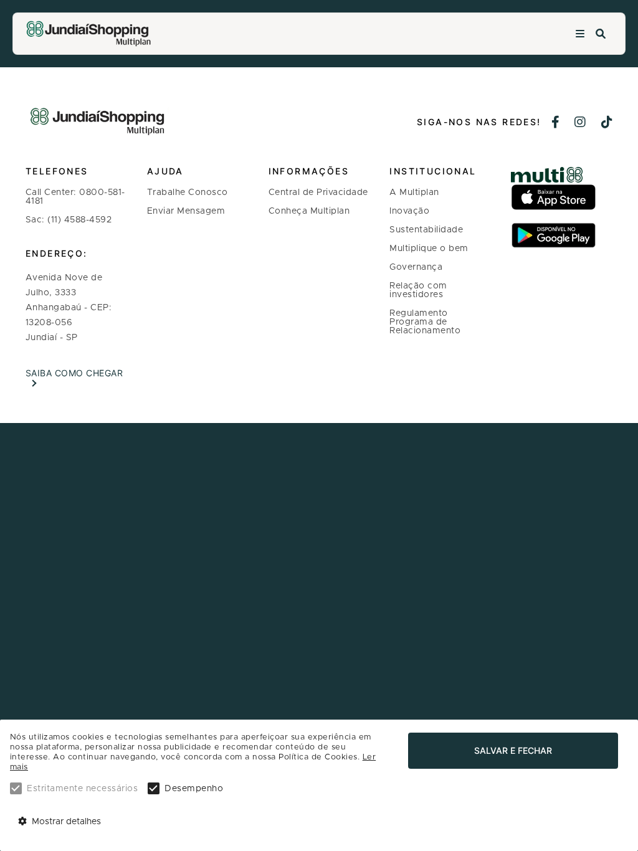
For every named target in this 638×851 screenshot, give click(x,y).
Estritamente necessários (82, 788)
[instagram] (580, 123)
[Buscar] (601, 34)
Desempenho (193, 788)
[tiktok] (607, 123)
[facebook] (555, 123)
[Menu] (580, 34)
